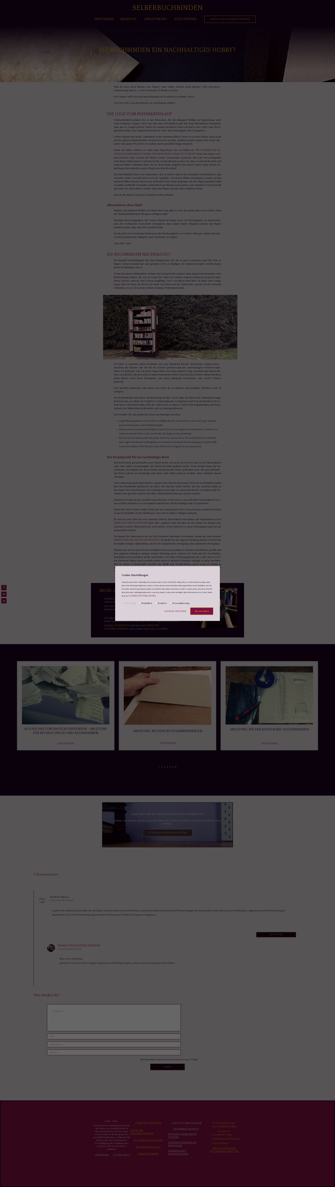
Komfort (162, 603)
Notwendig (130, 603)
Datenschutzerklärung (142, 596)
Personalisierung (180, 603)
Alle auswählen (201, 611)
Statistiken (146, 603)
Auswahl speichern (175, 611)
